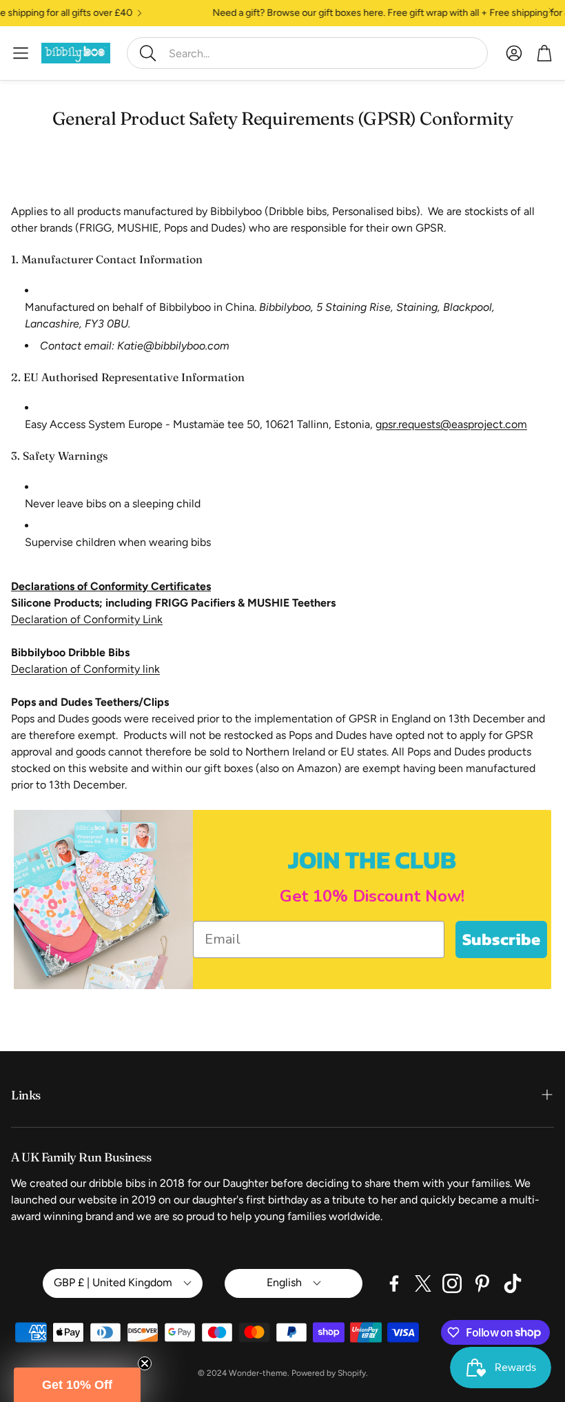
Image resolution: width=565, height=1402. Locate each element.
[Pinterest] (482, 1283)
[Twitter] (423, 1283)
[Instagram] (452, 1283)
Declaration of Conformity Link (87, 619)
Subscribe (501, 939)
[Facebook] (394, 1283)
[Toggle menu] (20, 53)
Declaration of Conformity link (85, 668)
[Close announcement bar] (551, 10)
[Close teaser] (145, 1363)
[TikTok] (512, 1283)
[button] (307, 53)
